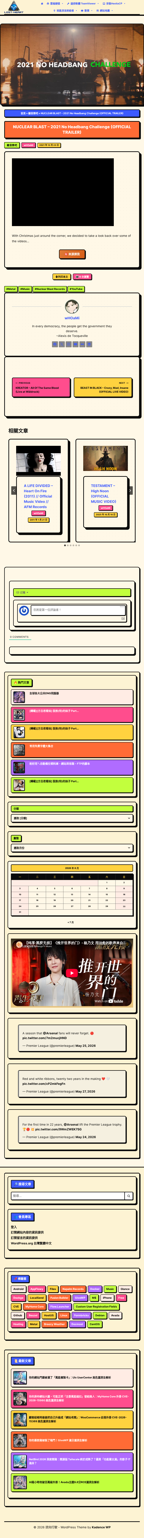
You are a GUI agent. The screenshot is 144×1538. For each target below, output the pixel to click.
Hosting (18, 1324)
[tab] (65, 545)
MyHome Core (34, 1306)
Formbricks (81, 1315)
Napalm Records (73, 1289)
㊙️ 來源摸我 (72, 254)
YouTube (76, 289)
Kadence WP (101, 1527)
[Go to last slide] (14, 490)
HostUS (49, 1315)
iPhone (107, 1297)
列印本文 (63, 276)
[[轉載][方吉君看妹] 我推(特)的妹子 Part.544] (19, 732)
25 (37, 906)
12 (55, 894)
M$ (94, 1297)
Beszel (33, 1315)
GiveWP (80, 1297)
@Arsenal (50, 1033)
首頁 (23, 113)
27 (72, 906)
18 (37, 900)
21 (89, 900)
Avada (115, 1315)
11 (37, 894)
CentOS (95, 1324)
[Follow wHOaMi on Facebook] (55, 344)
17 (20, 900)
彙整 (16, 838)
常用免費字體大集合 (41, 746)
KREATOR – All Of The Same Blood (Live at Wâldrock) (37, 387)
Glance (125, 1289)
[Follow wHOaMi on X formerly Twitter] (62, 344)
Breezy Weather (54, 1324)
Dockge (18, 1297)
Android (18, 1289)
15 (107, 894)
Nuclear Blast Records (50, 289)
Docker (95, 1289)
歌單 (86, 10)
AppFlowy (36, 1289)
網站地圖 (105, 10)
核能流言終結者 (65, 10)
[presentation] (38, 461)
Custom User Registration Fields (96, 1306)
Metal (10, 289)
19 (55, 900)
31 (20, 912)
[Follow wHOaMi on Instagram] (69, 344)
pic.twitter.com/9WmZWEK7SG (58, 1129)
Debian (99, 1315)
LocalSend (37, 1297)
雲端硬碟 (55, 3)
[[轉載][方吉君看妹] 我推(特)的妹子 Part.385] (19, 785)
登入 (14, 1227)
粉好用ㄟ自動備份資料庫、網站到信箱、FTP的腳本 (60, 763)
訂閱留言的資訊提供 (24, 1238)
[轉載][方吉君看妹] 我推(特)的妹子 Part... (54, 711)
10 (20, 894)
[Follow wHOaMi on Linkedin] (89, 344)
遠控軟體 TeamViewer (83, 3)
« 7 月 (71, 922)
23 (124, 900)
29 (107, 906)
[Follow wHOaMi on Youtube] (75, 344)
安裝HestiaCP (114, 3)
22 (107, 900)
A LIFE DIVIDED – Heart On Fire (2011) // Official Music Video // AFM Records (38, 496)
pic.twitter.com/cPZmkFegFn (43, 1084)
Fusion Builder (59, 1297)
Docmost (77, 1324)
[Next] (130, 490)
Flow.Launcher (59, 1306)
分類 (16, 808)
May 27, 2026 (85, 1091)
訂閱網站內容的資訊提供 (27, 1232)
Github (17, 1315)
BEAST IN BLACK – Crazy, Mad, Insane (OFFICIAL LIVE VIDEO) (104, 387)
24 (20, 906)
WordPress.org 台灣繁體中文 (31, 1243)
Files (53, 1289)
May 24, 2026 (86, 1137)
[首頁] (42, 3)
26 (54, 906)
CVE (16, 1306)
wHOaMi (28, 145)
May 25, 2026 (86, 1046)
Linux (63, 1315)
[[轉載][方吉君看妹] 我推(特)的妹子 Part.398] (19, 714)
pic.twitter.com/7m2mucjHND (44, 1038)
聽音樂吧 (33, 113)
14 (89, 894)
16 (124, 894)
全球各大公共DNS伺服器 (44, 693)
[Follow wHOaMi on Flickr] (82, 344)
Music (25, 289)
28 (89, 906)
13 (72, 894)
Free (121, 1297)
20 (72, 900)
